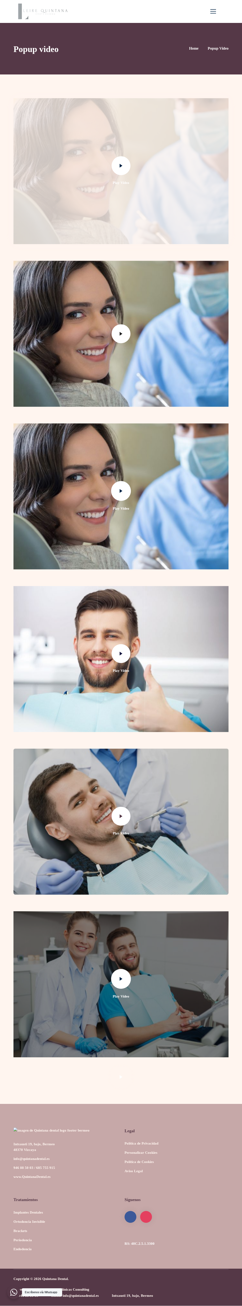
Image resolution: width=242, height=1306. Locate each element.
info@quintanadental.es (31, 1159)
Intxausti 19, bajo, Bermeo (132, 1295)
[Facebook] (130, 1217)
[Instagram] (146, 1217)
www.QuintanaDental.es (32, 1177)
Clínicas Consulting (74, 1289)
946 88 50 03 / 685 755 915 (34, 1168)
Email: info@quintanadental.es (75, 1295)
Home (194, 48)
